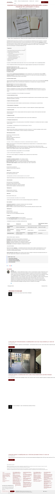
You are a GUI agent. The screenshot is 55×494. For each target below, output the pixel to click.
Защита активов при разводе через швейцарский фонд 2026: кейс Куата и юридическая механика (48, 477)
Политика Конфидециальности (6, 480)
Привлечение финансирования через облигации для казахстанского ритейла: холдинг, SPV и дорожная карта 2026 (48, 475)
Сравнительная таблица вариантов (12, 58)
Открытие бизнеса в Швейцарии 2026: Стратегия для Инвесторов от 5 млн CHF (28, 454)
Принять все (12, 491)
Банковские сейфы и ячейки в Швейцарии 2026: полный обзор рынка (17, 480)
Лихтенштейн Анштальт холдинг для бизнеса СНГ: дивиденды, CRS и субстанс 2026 (48, 487)
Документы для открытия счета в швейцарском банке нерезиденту (16, 475)
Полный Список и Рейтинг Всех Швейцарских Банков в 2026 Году (6, 475)
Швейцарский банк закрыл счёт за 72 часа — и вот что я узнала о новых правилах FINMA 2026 (48, 485)
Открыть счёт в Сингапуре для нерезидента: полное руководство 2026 (17, 478)
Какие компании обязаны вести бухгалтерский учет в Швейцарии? (16, 50)
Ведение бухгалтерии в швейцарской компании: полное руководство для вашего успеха (27, 486)
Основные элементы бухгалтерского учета (13, 52)
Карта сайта (4, 481)
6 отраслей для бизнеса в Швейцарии (14, 260)
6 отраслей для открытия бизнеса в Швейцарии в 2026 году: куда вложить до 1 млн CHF (31, 341)
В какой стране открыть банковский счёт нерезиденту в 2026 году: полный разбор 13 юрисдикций (17, 477)
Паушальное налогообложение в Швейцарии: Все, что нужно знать (37, 475)
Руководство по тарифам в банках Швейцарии (6, 476)
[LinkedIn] (43, 491)
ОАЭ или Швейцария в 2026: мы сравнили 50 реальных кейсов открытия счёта (47, 473)
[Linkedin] (11, 265)
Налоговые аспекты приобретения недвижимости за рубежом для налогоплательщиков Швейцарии (37, 477)
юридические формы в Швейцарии (14, 259)
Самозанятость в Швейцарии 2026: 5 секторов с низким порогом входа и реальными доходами (27, 478)
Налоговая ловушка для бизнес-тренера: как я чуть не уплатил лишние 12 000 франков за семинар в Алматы (27, 483)
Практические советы (10, 59)
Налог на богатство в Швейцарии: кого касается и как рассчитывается (37, 481)
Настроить (4, 491)
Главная (3, 472)
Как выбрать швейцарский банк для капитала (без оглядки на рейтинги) (17, 483)
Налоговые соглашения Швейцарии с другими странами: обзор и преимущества (37, 479)
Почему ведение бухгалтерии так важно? (13, 51)
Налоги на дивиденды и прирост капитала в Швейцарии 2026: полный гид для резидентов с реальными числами (17, 473)
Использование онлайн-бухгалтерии (13, 57)
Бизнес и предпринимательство (24, 8)
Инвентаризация (11, 53)
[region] (8, 488)
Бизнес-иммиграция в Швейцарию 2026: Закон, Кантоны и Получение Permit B (27, 474)
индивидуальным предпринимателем (18, 73)
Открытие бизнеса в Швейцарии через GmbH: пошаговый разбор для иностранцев (30, 374)
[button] (44, 2)
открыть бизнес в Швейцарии (13, 258)
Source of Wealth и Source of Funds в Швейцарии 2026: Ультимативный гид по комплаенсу (17, 485)
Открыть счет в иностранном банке (6, 473)
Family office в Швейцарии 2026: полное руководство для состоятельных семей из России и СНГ (48, 479)
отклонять (8, 491)
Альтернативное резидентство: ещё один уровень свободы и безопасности (27, 484)
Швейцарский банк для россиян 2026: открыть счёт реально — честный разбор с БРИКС (48, 483)
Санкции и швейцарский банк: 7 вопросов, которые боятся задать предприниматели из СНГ (47, 481)
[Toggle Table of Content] (24, 49)
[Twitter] (8, 265)
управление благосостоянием (21, 280)
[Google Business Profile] (46, 491)
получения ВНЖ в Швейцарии (18, 281)
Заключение (9, 60)
